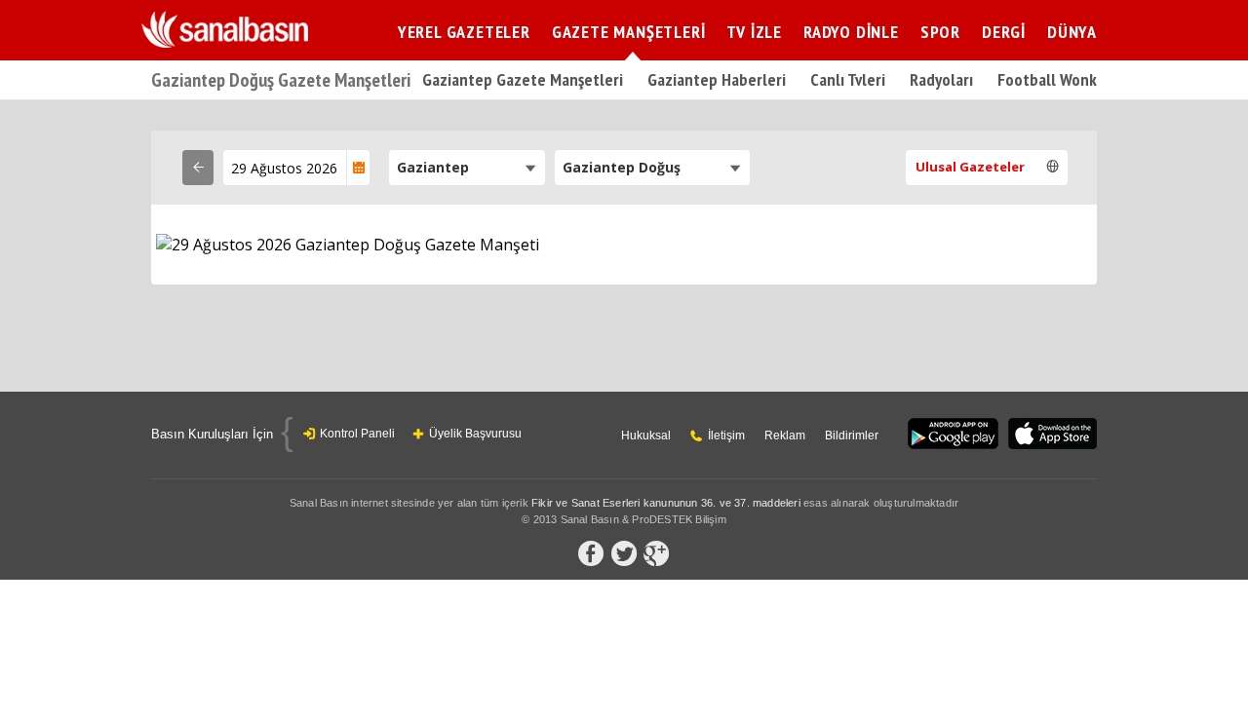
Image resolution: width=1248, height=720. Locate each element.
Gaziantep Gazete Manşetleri (522, 79)
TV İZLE (754, 31)
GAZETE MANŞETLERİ (629, 31)
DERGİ (1004, 31)
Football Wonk (1047, 79)
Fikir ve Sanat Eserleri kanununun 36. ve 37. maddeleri (665, 503)
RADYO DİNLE (851, 31)
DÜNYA (1072, 31)
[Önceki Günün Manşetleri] (198, 167)
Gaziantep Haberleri (716, 79)
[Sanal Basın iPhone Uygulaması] (1052, 435)
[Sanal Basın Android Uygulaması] (953, 435)
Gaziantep (433, 167)
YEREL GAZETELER (464, 31)
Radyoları (941, 79)
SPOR (940, 31)
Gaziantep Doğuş (622, 167)
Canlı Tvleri (847, 79)
